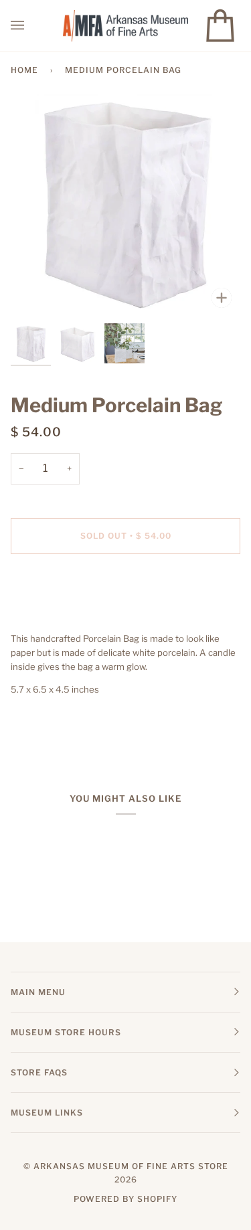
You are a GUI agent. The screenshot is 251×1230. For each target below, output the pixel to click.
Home (24, 70)
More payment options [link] (58, 615)
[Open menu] (31, 26)
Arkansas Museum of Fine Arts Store (130, 1166)
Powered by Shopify (125, 1199)
